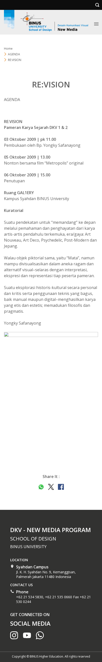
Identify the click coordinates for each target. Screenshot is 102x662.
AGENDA (14, 54)
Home (8, 48)
